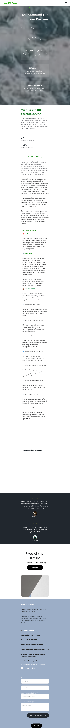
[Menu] (66, 3)
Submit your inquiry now (38, 715)
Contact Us (35, 37)
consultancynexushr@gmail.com (37, 649)
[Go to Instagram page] (33, 668)
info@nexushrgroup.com (34, 645)
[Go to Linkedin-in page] (28, 668)
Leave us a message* (27, 702)
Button (36, 726)
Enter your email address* (29, 693)
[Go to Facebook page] (22, 668)
